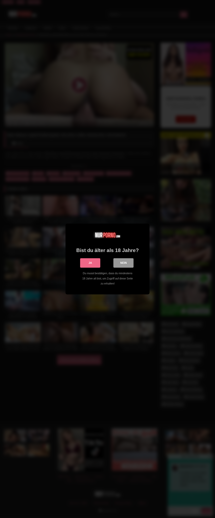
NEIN (123, 262)
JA (90, 262)
